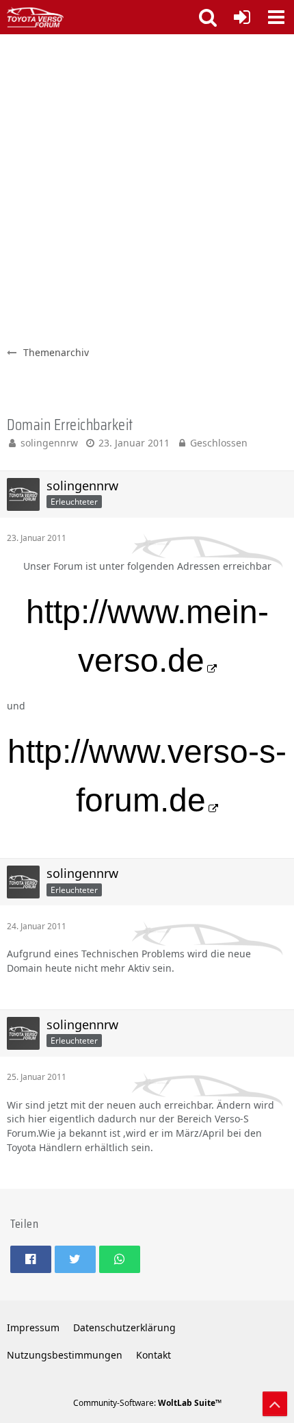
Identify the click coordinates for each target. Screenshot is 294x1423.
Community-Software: (147, 1403)
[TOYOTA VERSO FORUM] (35, 17)
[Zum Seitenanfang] (275, 1403)
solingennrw (49, 442)
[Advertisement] (147, 188)
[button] (276, 17)
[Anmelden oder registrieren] (242, 17)
